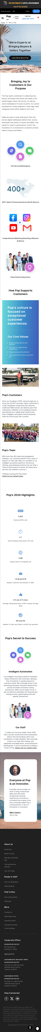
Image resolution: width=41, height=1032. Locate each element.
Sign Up (36, 11)
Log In (27, 11)
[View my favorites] (38, 18)
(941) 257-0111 (28, 19)
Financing (7, 901)
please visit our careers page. (26, 748)
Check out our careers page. (12, 476)
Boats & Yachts (5, 11)
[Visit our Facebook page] (6, 999)
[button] (30, 1027)
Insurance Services (10, 925)
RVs (14, 11)
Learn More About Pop (20, 58)
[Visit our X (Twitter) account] (12, 999)
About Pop (7, 849)
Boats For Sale (9, 853)
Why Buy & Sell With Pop (11, 859)
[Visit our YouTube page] (17, 999)
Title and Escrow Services (10, 865)
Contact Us (8, 912)
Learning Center (10, 920)
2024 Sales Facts (10, 916)
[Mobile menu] (2, 17)
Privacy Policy (12, 1025)
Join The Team (9, 871)
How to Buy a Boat (10, 897)
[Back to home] (8, 17)
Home (3, 22)
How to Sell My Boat (11, 882)
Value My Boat (9, 886)
